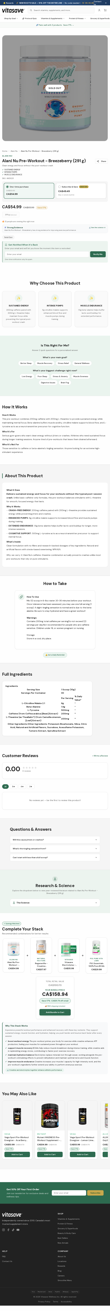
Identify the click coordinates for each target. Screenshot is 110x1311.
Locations (62, 1261)
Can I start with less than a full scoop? (30, 857)
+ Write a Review (100, 756)
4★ (22, 786)
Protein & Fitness (76, 18)
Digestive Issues (48, 382)
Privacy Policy (44, 1301)
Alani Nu (14, 151)
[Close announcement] (106, 3)
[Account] (99, 10)
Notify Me (97, 254)
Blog (59, 1271)
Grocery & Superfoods (68, 1228)
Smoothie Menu (65, 1280)
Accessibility (66, 1301)
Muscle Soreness (80, 376)
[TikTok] (13, 1229)
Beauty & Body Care (67, 1233)
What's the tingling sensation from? (29, 848)
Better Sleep (26, 363)
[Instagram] (3, 1229)
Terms (55, 1301)
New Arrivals (63, 1243)
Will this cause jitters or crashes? (28, 840)
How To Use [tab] (33, 597)
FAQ (4, 1256)
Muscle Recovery (44, 363)
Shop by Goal (10, 18)
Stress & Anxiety (60, 376)
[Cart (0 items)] (105, 10)
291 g (10, 214)
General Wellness (81, 363)
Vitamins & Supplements (51, 18)
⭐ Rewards (8, 3)
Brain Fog (65, 382)
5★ (13, 786)
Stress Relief (63, 363)
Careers (61, 1275)
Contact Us (97, 3)
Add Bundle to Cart (55, 1012)
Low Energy (27, 376)
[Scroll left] (2, 1130)
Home (4, 151)
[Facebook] (8, 1229)
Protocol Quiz (31, 18)
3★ (30, 786)
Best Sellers (63, 1238)
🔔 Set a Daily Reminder (55, 655)
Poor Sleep (42, 376)
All (5, 786)
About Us (62, 1256)
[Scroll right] (107, 1130)
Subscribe (95, 1193)
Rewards (61, 1266)
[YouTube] (18, 1229)
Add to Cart (17, 1154)
